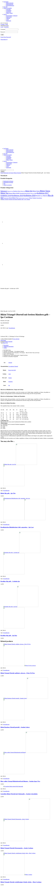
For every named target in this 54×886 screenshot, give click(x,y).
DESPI (17, 193)
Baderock (9, 191)
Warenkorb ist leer (5, 25)
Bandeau (15, 191)
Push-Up (45, 195)
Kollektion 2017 (43, 193)
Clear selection (16, 339)
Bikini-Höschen (9, 4)
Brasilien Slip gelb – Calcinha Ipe (10, 581)
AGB (7, 19)
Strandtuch (8, 11)
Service (5, 14)
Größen (2, 339)
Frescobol (8, 9)
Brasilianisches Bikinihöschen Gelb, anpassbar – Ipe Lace (17, 527)
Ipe (9, 385)
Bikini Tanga (45, 191)
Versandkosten (12, 328)
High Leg (32, 193)
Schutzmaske (6, 198)
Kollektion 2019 (17, 195)
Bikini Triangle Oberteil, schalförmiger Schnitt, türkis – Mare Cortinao (21, 882)
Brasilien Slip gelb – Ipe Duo (9, 635)
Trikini (30, 198)
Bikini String (36, 191)
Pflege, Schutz (9, 13)
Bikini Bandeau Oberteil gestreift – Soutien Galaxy (15, 727)
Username (3, 29)
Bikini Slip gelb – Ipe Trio (8, 493)
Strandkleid (8, 10)
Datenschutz (9, 17)
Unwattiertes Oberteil (13, 366)
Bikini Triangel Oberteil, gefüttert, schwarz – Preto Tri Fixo (18, 673)
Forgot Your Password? (6, 37)
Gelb (9, 374)
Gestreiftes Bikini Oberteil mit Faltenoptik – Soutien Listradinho (19, 794)
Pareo (41, 195)
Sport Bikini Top (13, 198)
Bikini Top (4, 193)
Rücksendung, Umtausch (11, 15)
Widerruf (8, 18)
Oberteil (10, 362)
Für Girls (5, 6)
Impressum (8, 20)
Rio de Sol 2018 (12, 370)
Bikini (19, 191)
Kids (35, 193)
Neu (4, 183)
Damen (10, 377)
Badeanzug (4, 191)
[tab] (28, 345)
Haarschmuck (27, 193)
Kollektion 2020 (30, 195)
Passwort (3, 32)
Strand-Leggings (21, 198)
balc (12, 191)
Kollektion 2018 (6, 195)
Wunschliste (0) (4, 39)
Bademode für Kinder (8, 182)
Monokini (38, 195)
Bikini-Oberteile (9, 3)
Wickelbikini (39, 198)
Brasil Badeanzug (10, 5)
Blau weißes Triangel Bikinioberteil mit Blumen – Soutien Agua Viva (20, 781)
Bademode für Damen (9, 172)
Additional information (8, 346)
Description (6, 345)
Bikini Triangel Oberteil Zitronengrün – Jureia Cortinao (17, 848)
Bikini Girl (23, 191)
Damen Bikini (12, 193)
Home (2, 172)
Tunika (34, 198)
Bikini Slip (28, 191)
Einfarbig (10, 381)
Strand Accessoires (7, 8)
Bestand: (2, 320)
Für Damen (5, 1)
